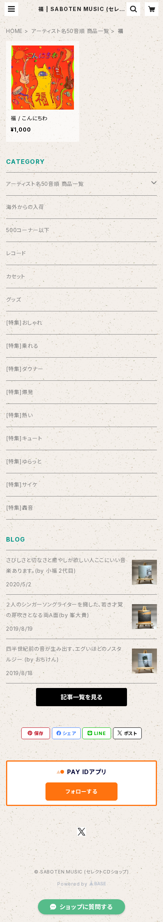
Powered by (73, 884)
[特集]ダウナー (24, 369)
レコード (16, 253)
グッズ (13, 299)
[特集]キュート (24, 438)
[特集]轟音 (19, 507)
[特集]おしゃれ (24, 322)
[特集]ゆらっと (23, 461)
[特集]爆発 (19, 392)
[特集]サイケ (22, 484)
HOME (14, 31)
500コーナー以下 (28, 230)
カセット (15, 276)
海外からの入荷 (25, 207)
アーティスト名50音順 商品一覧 (70, 31)
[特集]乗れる (22, 345)
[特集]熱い (19, 415)
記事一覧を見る (81, 697)
